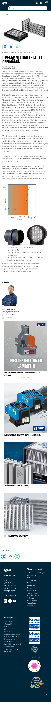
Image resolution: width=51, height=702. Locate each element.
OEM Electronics (32, 578)
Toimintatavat (31, 580)
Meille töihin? (32, 583)
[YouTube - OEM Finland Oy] (14, 601)
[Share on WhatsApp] (17, 46)
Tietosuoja (30, 598)
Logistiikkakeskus (33, 595)
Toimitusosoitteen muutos (12, 637)
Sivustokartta (31, 606)
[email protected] (9, 591)
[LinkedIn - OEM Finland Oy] (5, 601)
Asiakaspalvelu (9, 621)
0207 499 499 (11, 586)
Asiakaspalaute (9, 647)
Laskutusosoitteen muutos (12, 634)
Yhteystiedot (8, 624)
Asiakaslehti (31, 585)
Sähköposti (9, 317)
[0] (45, 3)
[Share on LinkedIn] (4, 46)
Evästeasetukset (32, 601)
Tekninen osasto (32, 593)
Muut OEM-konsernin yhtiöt (13, 644)
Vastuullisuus (31, 603)
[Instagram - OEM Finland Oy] (10, 601)
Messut (29, 588)
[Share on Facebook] (11, 46)
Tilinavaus (7, 632)
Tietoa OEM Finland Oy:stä (36, 573)
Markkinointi (31, 590)
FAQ (5, 629)
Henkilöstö (7, 627)
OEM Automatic (32, 575)
